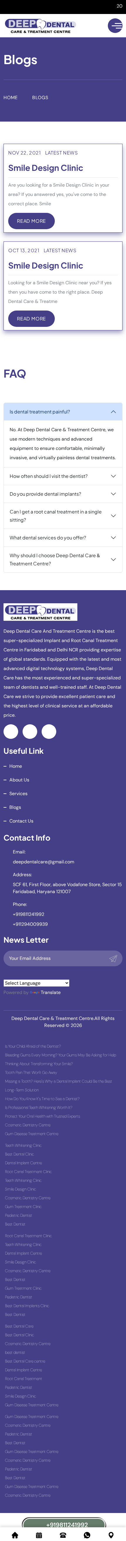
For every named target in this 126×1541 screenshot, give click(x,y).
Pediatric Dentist (18, 1215)
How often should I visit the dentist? (49, 476)
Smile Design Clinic (45, 167)
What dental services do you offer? (48, 537)
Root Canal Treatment (23, 1378)
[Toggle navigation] (115, 25)
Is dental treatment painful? (40, 412)
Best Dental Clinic (19, 1154)
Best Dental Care (19, 1326)
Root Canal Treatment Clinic (28, 1171)
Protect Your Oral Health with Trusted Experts (42, 1116)
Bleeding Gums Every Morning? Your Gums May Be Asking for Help (60, 1055)
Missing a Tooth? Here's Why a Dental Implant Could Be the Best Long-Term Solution (58, 1086)
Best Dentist (15, 1224)
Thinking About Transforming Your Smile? (39, 1063)
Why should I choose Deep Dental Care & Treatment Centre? (55, 559)
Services (18, 793)
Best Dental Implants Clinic (27, 1305)
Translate (51, 992)
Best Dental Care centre (25, 1361)
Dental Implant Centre (23, 1162)
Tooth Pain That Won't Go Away (31, 1072)
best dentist (15, 1352)
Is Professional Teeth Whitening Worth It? (38, 1107)
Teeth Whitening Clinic (23, 1145)
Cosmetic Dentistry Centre (27, 1125)
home (15, 766)
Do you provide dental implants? (45, 494)
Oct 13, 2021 (24, 250)
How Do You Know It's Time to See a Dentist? (42, 1098)
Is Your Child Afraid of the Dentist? (33, 1046)
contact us (21, 821)
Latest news (61, 153)
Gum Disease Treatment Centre (31, 1133)
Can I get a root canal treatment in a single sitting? (56, 516)
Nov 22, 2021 (24, 153)
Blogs (15, 807)
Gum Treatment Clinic (23, 1206)
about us (19, 780)
